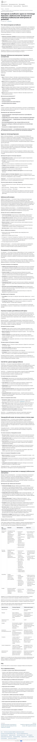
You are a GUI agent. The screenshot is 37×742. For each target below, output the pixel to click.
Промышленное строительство (6, 6)
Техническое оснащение (12, 738)
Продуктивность (25, 6)
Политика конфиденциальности (22, 733)
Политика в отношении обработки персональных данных (14, 731)
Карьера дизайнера (17, 6)
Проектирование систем (13, 4)
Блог (2, 731)
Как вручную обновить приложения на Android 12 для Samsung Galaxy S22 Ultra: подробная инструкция (9, 725)
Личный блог (7, 8)
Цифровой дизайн (4, 4)
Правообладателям (4, 735)
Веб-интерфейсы (22, 4)
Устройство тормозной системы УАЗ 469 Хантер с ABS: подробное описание (28, 724)
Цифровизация (31, 736)
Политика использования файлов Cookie (8, 733)
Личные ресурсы (4, 738)
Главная (2, 8)
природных (22, 401)
